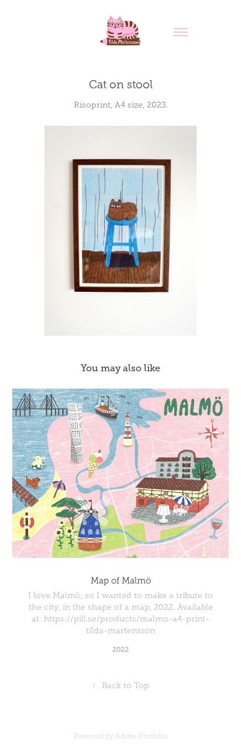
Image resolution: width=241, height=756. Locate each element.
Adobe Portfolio (141, 736)
